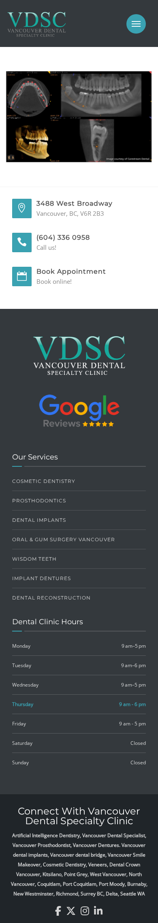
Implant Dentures (41, 578)
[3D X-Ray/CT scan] (79, 116)
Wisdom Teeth (34, 559)
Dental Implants (39, 520)
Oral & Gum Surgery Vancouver (63, 539)
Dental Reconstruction (51, 598)
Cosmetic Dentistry (43, 481)
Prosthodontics (39, 501)
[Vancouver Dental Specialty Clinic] (36, 28)
